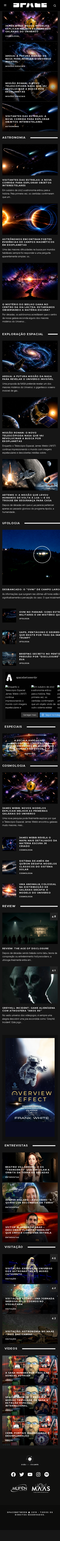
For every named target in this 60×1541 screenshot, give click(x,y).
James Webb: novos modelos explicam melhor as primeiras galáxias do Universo (25, 811)
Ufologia (24, 619)
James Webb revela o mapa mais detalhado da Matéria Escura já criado (38, 841)
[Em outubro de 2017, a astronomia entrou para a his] (43, 697)
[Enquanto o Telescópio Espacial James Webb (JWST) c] (17, 697)
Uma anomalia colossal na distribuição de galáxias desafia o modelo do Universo (37, 888)
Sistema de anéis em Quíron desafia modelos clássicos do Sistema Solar (38, 865)
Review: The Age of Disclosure (25, 948)
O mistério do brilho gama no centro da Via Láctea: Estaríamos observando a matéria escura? (28, 307)
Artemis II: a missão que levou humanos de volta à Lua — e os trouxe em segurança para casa (27, 498)
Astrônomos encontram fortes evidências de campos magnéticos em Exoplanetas (28, 242)
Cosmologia (26, 850)
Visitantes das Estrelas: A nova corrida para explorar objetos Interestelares (27, 183)
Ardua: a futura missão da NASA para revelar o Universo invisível (28, 378)
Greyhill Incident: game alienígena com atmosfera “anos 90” (28, 1009)
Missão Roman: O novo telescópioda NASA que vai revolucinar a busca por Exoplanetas (23, 437)
